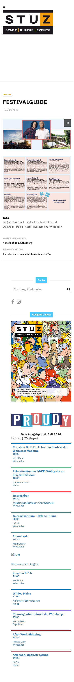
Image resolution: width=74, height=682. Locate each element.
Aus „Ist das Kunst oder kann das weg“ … (27, 254)
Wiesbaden (56, 226)
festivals (41, 222)
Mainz (19, 226)
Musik (28, 226)
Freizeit (52, 222)
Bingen (7, 222)
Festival (30, 222)
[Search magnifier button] (68, 289)
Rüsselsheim (40, 226)
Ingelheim (8, 226)
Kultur (7, 94)
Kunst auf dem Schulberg (17, 242)
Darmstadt (18, 222)
